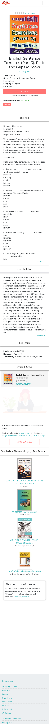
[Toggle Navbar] (45, 3)
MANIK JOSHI (24, 71)
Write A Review (26, 442)
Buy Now (24, 91)
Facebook (7, 709)
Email (6, 705)
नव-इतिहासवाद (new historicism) (24, 512)
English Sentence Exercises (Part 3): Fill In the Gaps (23, 435)
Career (5, 694)
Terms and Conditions (11, 718)
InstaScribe (7, 701)
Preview (7, 104)
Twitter (7, 713)
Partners (6, 690)
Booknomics (7, 681)
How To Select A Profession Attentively (24, 571)
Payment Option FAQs (21, 597)
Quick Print (7, 698)
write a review (24, 433)
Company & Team (9, 686)
